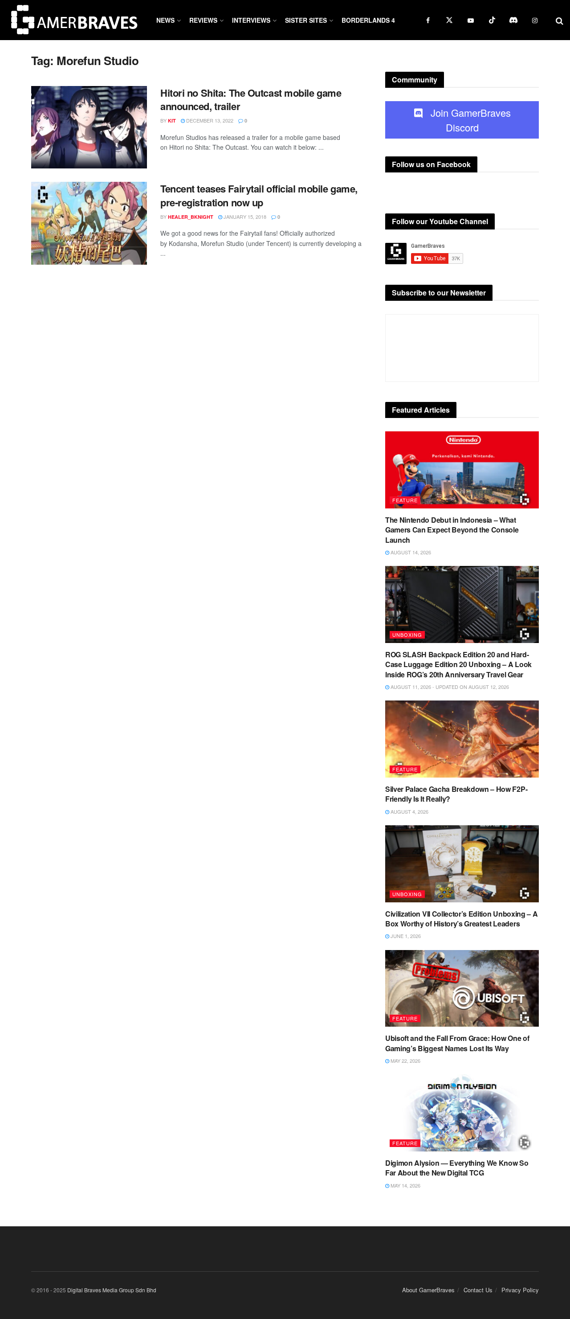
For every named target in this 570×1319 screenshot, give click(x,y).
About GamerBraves (428, 1290)
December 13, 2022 (209, 120)
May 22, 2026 (404, 1060)
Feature (405, 500)
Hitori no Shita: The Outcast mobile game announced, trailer (250, 100)
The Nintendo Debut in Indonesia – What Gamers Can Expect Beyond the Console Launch (451, 530)
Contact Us (478, 1290)
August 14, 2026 (410, 552)
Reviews (203, 20)
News (165, 20)
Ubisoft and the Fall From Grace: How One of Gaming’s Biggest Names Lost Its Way (457, 1043)
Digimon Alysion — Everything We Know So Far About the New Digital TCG (457, 1168)
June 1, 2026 (405, 935)
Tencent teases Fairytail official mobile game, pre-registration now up (259, 195)
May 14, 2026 (404, 1185)
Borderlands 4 (368, 20)
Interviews (251, 20)
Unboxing (407, 634)
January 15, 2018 (244, 216)
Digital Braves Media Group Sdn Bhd (111, 1290)
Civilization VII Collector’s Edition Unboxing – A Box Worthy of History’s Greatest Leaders (461, 919)
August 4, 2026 (408, 811)
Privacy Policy (520, 1290)
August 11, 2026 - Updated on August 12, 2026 (449, 686)
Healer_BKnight (190, 216)
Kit (172, 120)
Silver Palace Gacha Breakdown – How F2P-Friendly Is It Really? (456, 794)
